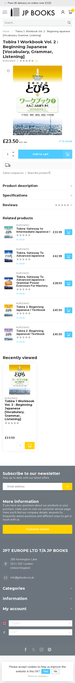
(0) (36, 61)
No (55, 671)
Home (6, 31)
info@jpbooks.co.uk (22, 577)
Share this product (37, 173)
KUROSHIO (9, 61)
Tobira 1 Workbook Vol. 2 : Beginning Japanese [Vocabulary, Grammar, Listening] (19, 410)
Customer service (37, 529)
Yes (45, 671)
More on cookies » (38, 676)
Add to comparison (13, 173)
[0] (70, 12)
